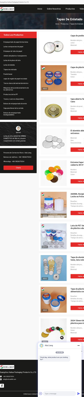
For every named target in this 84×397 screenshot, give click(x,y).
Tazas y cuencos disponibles (14, 99)
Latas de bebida (9, 65)
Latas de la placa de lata (12, 60)
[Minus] (78, 345)
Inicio (57, 24)
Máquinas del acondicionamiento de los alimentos (16, 89)
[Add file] (40, 393)
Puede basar (8, 74)
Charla (18, 168)
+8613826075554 (18, 161)
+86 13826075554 (24, 157)
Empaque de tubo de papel (13, 51)
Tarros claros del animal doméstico (16, 83)
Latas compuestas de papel (13, 46)
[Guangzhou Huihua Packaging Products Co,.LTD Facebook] (2, 386)
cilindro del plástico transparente (15, 56)
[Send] (78, 393)
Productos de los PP (11, 94)
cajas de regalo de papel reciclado (15, 79)
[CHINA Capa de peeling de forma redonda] (54, 46)
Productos (64, 24)
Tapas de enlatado (10, 69)
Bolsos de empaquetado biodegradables (12, 114)
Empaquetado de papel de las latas (16, 42)
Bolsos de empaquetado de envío (15, 103)
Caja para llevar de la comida (13, 108)
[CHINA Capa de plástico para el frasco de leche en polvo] (54, 78)
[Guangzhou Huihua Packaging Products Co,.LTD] (7, 9)
